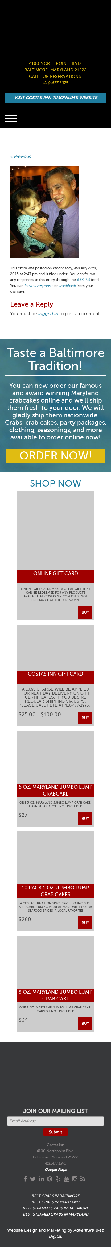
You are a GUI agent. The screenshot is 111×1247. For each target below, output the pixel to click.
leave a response (38, 285)
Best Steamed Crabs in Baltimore (55, 1208)
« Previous (20, 156)
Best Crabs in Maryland (55, 1202)
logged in (48, 313)
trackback (67, 285)
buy (85, 612)
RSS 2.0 (83, 280)
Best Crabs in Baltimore (55, 1196)
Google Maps (56, 1169)
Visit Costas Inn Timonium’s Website (55, 97)
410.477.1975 (55, 83)
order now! (55, 456)
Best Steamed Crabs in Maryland (55, 1214)
